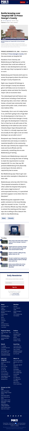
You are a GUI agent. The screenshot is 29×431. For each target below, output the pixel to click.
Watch (3, 344)
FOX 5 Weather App (17, 314)
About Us (16, 358)
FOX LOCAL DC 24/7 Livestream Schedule (5, 354)
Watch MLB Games (5, 395)
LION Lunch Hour (17, 346)
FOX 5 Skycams (16, 308)
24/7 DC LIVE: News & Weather (6, 312)
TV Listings (3, 346)
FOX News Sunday (5, 325)
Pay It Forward (16, 349)
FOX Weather (16, 315)
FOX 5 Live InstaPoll (17, 360)
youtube (8, 416)
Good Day (16, 344)
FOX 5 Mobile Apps (17, 372)
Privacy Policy (16, 293)
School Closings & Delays (17, 312)
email (21, 416)
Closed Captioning (17, 384)
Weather (16, 304)
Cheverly (10, 218)
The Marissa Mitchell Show (5, 362)
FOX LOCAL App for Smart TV (17, 365)
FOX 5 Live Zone (4, 373)
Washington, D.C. (5, 306)
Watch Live (23, 2)
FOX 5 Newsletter (17, 371)
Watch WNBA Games (5, 407)
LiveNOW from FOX (5, 347)
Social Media (16, 374)
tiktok (18, 416)
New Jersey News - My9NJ (5, 339)
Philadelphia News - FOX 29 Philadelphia (5, 336)
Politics (15, 330)
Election (15, 337)
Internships (15, 380)
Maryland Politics (17, 334)
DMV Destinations (17, 347)
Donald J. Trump (17, 340)
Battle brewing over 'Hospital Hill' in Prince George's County (13, 42)
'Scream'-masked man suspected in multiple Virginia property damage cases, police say (18, 259)
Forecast (15, 306)
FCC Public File (16, 377)
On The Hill (3, 369)
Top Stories (3, 327)
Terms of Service (15, 294)
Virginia (2, 308)
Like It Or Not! (4, 366)
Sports (2, 317)
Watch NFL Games (5, 391)
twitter (13, 416)
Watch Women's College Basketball (5, 405)
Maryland (3, 309)
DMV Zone (3, 365)
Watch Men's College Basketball (5, 402)
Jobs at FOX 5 (16, 382)
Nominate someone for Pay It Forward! (17, 351)
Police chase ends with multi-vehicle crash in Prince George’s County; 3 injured (18, 242)
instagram (16, 416)
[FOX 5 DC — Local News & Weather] (5, 2)
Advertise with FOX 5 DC (17, 362)
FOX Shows (3, 349)
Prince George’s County (16, 54)
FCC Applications (17, 379)
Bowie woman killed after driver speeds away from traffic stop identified (17, 265)
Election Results (16, 339)
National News (4, 314)
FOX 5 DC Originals (4, 359)
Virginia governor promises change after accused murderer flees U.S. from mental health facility (18, 248)
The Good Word (4, 374)
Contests (15, 375)
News (17, 20)
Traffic (14, 309)
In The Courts (4, 371)
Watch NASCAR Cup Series (5, 397)
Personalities (16, 369)
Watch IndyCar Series (5, 400)
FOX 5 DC (14, 20)
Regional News (5, 330)
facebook (11, 416)
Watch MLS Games (5, 408)
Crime (2, 315)
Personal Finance (5, 324)
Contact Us (15, 367)
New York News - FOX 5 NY (6, 333)
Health (2, 322)
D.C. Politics (16, 332)
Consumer (3, 320)
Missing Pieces (4, 379)
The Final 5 (3, 368)
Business (3, 319)
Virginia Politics (16, 335)
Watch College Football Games (6, 393)
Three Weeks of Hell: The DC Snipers (5, 377)
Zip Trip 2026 (16, 353)
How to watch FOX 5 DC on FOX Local (5, 351)
